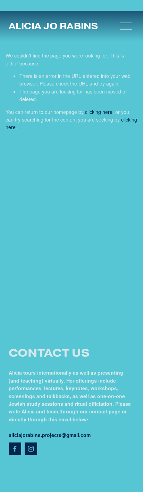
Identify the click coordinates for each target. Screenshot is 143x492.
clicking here (98, 111)
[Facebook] (15, 448)
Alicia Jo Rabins (53, 26)
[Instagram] (31, 448)
